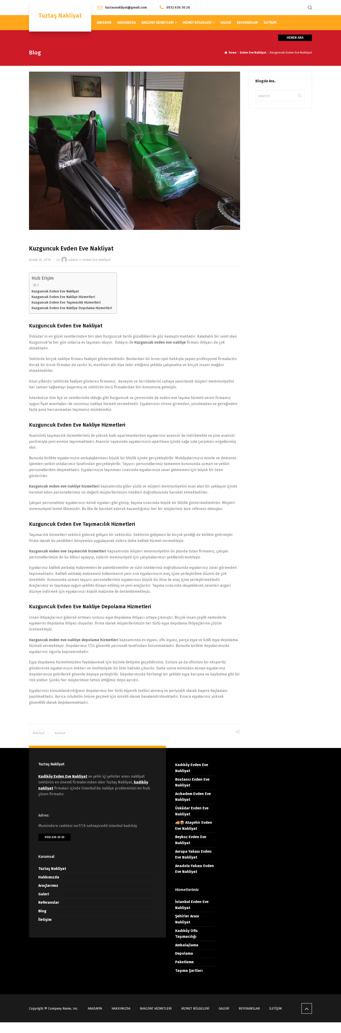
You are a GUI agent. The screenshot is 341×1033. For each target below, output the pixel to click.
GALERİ (224, 1009)
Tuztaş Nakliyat (52, 868)
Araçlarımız (48, 885)
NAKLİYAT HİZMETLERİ (156, 1009)
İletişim (44, 919)
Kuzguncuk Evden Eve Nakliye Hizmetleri (63, 297)
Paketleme (184, 962)
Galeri (43, 894)
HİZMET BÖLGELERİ (195, 1009)
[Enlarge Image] (134, 151)
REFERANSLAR (249, 1009)
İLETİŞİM (275, 1009)
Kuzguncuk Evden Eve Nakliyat (55, 291)
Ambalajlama (186, 945)
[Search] (309, 7)
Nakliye (60, 733)
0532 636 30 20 (178, 7)
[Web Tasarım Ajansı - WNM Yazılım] (170, 1027)
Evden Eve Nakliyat (97, 260)
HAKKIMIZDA (121, 1009)
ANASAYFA (95, 1009)
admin (73, 260)
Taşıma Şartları (189, 970)
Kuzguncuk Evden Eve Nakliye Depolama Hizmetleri (72, 308)
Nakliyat (39, 733)
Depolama (184, 953)
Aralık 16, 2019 (40, 260)
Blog (42, 911)
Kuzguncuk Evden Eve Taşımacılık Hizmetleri (66, 302)
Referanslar (48, 902)
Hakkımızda (48, 877)
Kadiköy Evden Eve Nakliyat (62, 776)
